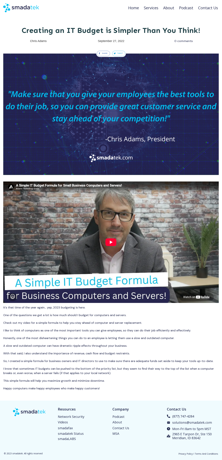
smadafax (65, 428)
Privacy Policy (185, 453)
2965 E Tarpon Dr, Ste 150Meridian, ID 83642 (192, 436)
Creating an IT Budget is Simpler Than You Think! (111, 30)
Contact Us (120, 428)
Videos (63, 422)
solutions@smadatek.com (192, 422)
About (117, 422)
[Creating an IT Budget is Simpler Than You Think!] (111, 114)
